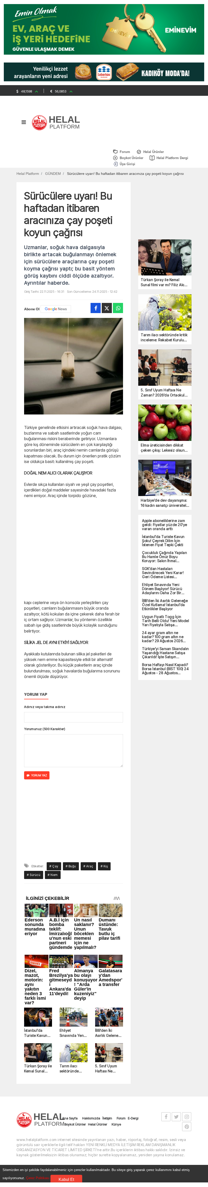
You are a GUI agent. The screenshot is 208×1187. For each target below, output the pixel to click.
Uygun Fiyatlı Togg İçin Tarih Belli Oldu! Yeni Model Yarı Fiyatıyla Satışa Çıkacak (165, 621)
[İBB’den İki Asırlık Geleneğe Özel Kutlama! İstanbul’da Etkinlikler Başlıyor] (109, 1017)
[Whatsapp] (118, 308)
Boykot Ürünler (75, 1124)
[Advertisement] (73, 548)
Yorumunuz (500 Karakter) (44, 729)
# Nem (53, 875)
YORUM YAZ (39, 775)
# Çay (53, 866)
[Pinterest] (186, 1126)
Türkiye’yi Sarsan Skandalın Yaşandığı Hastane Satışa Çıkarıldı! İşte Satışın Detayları (165, 653)
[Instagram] (186, 1116)
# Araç (88, 866)
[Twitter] (107, 308)
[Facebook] (96, 308)
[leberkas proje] (104, 71)
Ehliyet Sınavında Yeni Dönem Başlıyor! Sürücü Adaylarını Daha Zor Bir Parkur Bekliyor (73, 1033)
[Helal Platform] (58, 122)
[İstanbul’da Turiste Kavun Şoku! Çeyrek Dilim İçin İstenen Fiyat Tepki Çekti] (38, 1017)
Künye (116, 1124)
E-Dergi (133, 1118)
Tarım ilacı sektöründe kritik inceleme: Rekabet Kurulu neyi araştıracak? (72, 1069)
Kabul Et (66, 1179)
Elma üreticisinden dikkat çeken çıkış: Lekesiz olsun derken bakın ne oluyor (163, 448)
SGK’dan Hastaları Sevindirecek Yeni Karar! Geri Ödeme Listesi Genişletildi (163, 573)
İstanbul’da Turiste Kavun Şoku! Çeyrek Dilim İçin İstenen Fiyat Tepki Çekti (35, 1033)
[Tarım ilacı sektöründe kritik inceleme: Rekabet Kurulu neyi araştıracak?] (74, 1053)
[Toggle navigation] (23, 123)
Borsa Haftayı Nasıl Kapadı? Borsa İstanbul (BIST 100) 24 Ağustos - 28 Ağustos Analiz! (165, 669)
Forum (121, 1118)
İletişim (107, 1118)
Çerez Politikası (37, 1178)
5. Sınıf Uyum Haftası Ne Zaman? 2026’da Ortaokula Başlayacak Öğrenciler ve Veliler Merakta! (108, 1069)
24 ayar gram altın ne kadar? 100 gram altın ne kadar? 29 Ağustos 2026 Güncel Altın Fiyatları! (162, 637)
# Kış (104, 866)
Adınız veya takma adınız (44, 707)
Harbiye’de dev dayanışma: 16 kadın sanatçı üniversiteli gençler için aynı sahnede (164, 503)
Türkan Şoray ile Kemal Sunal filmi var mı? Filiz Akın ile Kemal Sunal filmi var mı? (38, 1069)
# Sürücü (33, 875)
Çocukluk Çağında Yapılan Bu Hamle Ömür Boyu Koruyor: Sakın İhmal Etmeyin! (164, 557)
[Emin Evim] (104, 29)
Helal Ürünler (97, 1124)
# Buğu (71, 866)
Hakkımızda (91, 1118)
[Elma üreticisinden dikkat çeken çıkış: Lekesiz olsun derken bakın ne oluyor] (165, 422)
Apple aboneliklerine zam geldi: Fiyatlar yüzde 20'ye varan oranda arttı (164, 525)
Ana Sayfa (70, 1118)
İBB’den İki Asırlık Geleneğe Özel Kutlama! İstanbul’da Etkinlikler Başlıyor (109, 1033)
